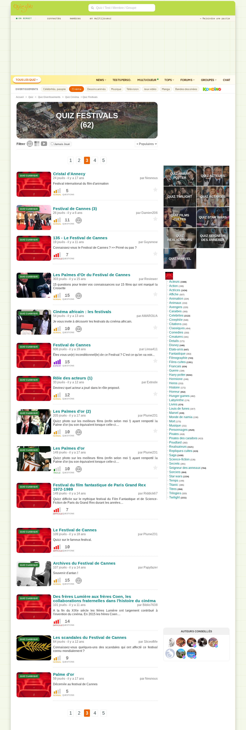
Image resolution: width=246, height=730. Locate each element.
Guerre (174, 370)
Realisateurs (178, 446)
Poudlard (175, 442)
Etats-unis (176, 349)
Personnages (178, 429)
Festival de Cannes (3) (75, 208)
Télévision (133, 89)
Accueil (20, 97)
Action (173, 286)
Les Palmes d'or (69, 448)
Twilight (174, 497)
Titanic (173, 484)
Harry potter (177, 374)
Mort (172, 421)
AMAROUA (150, 316)
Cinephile (176, 319)
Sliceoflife (151, 641)
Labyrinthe (176, 400)
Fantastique (177, 353)
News (100, 80)
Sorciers (175, 472)
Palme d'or (63, 674)
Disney (174, 345)
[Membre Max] (195, 646)
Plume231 (150, 415)
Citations (175, 324)
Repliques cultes (180, 450)
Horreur (174, 391)
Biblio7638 (150, 605)
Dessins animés (96, 89)
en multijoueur (99, 18)
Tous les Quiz (26, 79)
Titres (173, 489)
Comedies (176, 332)
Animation (176, 298)
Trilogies (175, 493)
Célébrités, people (54, 89)
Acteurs (174, 281)
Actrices (174, 290)
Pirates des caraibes (183, 438)
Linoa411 (151, 349)
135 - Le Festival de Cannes (80, 238)
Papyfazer (151, 567)
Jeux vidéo (150, 89)
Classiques (177, 328)
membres (74, 18)
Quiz (30, 97)
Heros (173, 383)
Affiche (174, 294)
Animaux (175, 302)
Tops (168, 80)
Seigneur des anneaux (184, 467)
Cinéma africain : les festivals (82, 311)
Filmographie (178, 357)
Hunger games (179, 396)
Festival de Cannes (72, 345)
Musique (116, 89)
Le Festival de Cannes (75, 530)
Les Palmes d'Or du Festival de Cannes (91, 274)
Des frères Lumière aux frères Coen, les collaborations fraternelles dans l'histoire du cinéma (104, 598)
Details (174, 340)
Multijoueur (146, 80)
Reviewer (151, 279)
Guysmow (151, 242)
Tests (122, 80)
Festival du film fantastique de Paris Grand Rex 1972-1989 (99, 487)
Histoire (174, 387)
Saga (172, 455)
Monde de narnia (181, 417)
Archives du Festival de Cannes (84, 563)
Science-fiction (179, 459)
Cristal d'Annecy (69, 174)
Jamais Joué (62, 144)
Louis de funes (179, 408)
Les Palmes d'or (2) (72, 411)
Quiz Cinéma (72, 97)
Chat (226, 80)
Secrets (174, 463)
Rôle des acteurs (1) (72, 378)
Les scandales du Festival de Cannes (90, 637)
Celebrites (176, 315)
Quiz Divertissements (49, 97)
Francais (175, 366)
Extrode (152, 382)
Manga (166, 89)
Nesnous (151, 178)
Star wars (175, 476)
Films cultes (177, 362)
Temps (173, 480)
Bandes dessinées (186, 89)
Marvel (174, 412)
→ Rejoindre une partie (215, 18)
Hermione (176, 379)
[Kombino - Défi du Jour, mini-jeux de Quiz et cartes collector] (211, 89)
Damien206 (149, 212)
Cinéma (76, 89)
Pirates (174, 434)
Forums (186, 80)
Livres (173, 404)
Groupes (208, 80)
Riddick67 (151, 493)
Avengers (175, 307)
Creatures (176, 336)
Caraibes (175, 311)
